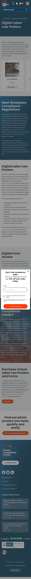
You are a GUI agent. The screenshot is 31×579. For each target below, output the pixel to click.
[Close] (28, 271)
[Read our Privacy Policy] (27, 299)
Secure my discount (15, 306)
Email (5, 285)
